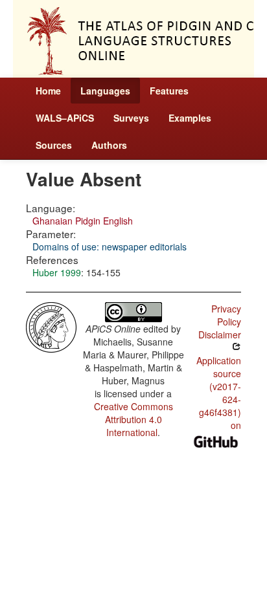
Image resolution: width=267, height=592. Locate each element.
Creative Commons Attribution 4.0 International (133, 419)
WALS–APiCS (65, 117)
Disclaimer (219, 334)
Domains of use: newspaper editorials (109, 246)
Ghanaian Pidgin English (82, 220)
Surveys (131, 117)
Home (48, 90)
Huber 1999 (56, 272)
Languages (105, 90)
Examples (189, 117)
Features (169, 90)
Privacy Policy (226, 315)
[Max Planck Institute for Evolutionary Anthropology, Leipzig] (51, 326)
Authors (109, 144)
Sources (54, 144)
